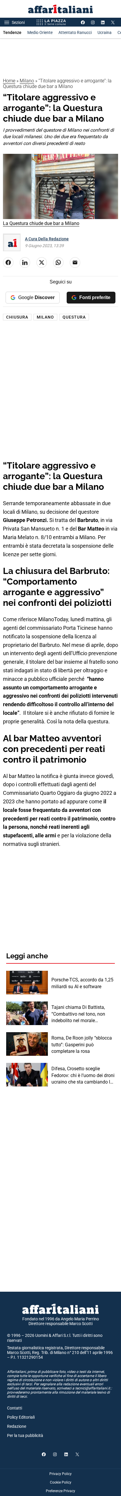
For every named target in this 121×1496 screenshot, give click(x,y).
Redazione (16, 1426)
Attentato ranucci (75, 32)
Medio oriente (40, 32)
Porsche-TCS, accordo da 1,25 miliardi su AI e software (82, 983)
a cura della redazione (47, 238)
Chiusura (17, 317)
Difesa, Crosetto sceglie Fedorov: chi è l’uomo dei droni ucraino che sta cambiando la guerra (83, 1075)
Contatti (14, 1408)
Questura (74, 317)
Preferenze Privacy (60, 1491)
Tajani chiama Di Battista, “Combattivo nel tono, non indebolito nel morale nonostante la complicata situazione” (78, 1014)
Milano (27, 81)
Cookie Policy (60, 1482)
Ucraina (105, 32)
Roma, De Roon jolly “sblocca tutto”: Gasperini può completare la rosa (81, 1044)
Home (9, 81)
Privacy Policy (60, 1474)
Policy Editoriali (21, 1417)
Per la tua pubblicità (25, 1435)
